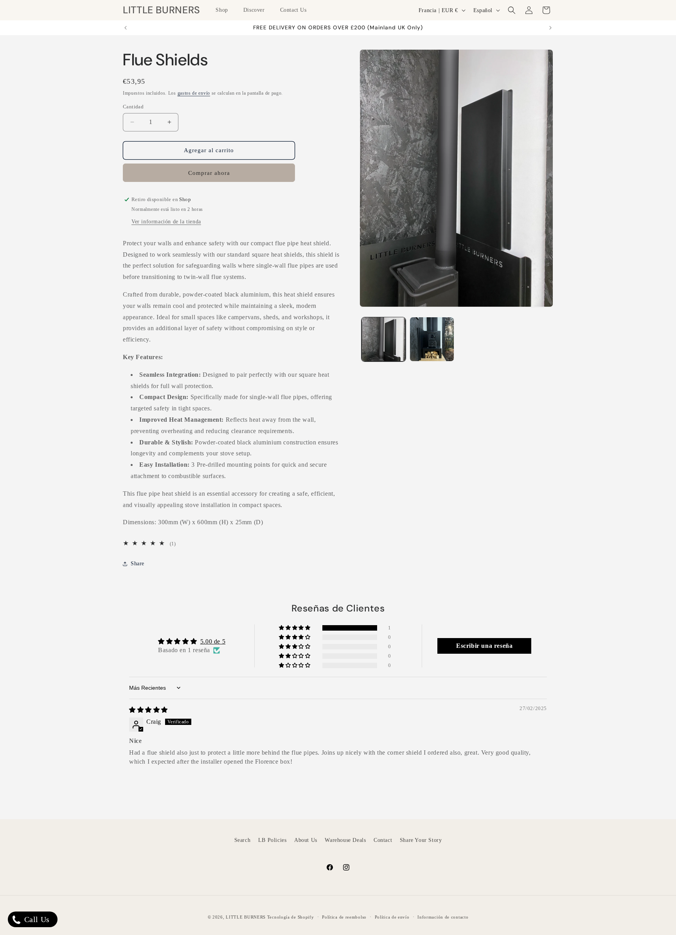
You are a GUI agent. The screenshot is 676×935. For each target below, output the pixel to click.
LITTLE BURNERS (246, 917)
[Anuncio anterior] (125, 27)
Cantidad (133, 107)
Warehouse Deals (345, 840)
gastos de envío (194, 93)
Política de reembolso (344, 916)
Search (242, 840)
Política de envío (392, 916)
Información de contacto (442, 916)
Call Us (36, 919)
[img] (148, 710)
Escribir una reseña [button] (484, 645)
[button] (224, 10)
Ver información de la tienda (166, 222)
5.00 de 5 (212, 641)
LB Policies (272, 840)
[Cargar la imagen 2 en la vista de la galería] (432, 339)
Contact (383, 840)
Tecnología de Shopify (290, 917)
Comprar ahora (209, 173)
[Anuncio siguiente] (550, 27)
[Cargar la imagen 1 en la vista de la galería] (383, 339)
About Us (305, 840)
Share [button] (137, 563)
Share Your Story (421, 840)
